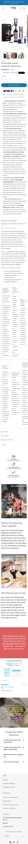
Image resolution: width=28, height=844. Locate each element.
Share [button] (4, 445)
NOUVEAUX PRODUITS (9, 783)
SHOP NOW (14, 718)
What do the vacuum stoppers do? (13, 755)
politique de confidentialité (10, 797)
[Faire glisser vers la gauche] (1, 56)
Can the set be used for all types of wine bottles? (12, 748)
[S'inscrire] (23, 836)
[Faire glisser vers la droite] (26, 56)
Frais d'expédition (7, 97)
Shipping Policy (7, 801)
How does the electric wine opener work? (12, 741)
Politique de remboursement (10, 804)
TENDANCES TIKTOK (8, 787)
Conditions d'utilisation (9, 808)
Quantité (3, 76)
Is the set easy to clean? (11, 762)
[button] (3, 8)
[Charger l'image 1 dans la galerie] (7, 55)
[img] (5, 684)
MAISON (5, 780)
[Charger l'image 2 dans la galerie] (14, 55)
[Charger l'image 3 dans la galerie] (21, 55)
